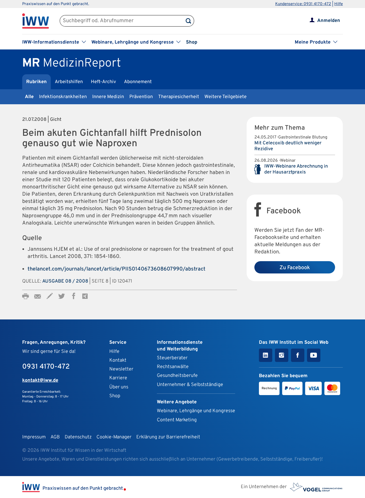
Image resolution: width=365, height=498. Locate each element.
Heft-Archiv (103, 82)
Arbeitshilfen (69, 82)
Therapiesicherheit (178, 97)
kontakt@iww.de (40, 380)
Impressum (34, 437)
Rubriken (36, 82)
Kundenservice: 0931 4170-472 (303, 4)
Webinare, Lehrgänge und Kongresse (196, 411)
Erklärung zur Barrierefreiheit (168, 437)
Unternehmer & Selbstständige (190, 385)
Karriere (118, 378)
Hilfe (338, 4)
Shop (191, 42)
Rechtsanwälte (173, 367)
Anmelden (328, 21)
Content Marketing (177, 420)
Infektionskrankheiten (63, 97)
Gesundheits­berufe (177, 376)
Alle (29, 97)
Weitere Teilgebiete (225, 97)
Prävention (141, 97)
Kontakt (117, 360)
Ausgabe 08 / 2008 (65, 281)
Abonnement (138, 82)
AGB (55, 437)
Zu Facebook (294, 267)
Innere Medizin (108, 97)
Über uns (118, 387)
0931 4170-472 (46, 366)
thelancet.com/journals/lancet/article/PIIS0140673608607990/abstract (116, 269)
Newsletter (121, 369)
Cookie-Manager (113, 437)
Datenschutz (78, 437)
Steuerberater (172, 358)
